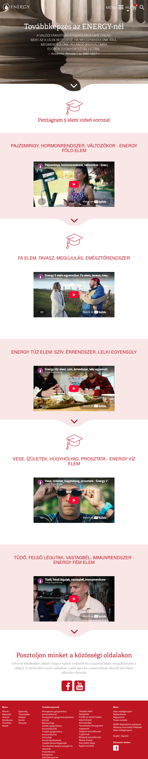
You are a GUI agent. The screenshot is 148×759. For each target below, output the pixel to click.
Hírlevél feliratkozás (7, 718)
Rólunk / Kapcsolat (6, 713)
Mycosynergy (48, 722)
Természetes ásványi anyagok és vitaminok (57, 747)
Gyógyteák (84, 714)
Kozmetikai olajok (87, 742)
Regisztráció (118, 717)
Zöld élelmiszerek (50, 757)
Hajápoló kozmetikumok (90, 731)
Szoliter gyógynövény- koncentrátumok (52, 727)
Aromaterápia (85, 722)
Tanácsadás (24, 714)
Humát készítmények (51, 740)
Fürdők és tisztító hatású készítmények (90, 718)
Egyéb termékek (86, 745)
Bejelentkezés (119, 714)
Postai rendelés (120, 720)
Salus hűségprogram (122, 711)
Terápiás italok (85, 711)
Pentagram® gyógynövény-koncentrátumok (54, 713)
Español (124, 735)
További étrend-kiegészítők (54, 743)
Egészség (22, 711)
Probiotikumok (48, 751)
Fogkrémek (84, 734)
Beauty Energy (85, 740)
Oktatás (22, 717)
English (116, 735)
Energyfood (47, 754)
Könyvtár (22, 722)
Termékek (6, 722)
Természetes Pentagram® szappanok (91, 727)
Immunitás (47, 737)
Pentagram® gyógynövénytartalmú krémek (58, 718)
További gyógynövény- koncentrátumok (52, 733)
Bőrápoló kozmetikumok (90, 737)
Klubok (5, 725)
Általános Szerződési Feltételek (127, 727)
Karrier (21, 720)
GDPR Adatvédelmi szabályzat (127, 724)
